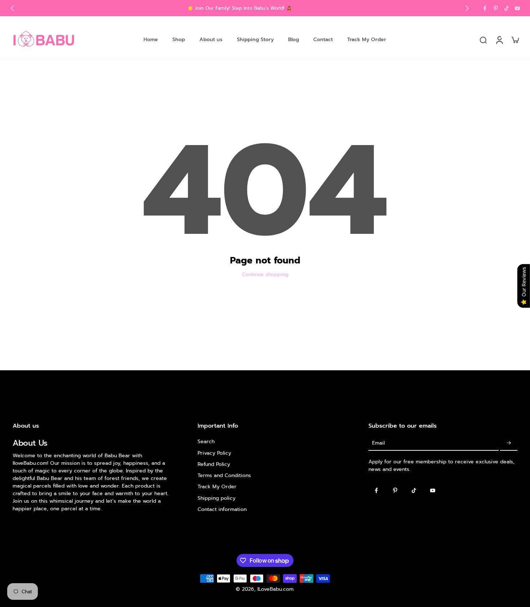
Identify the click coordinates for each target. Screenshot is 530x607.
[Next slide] (467, 8)
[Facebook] (485, 8)
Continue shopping (265, 274)
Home (150, 39)
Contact (323, 39)
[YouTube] (517, 8)
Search (206, 441)
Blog (293, 39)
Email (378, 443)
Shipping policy (216, 497)
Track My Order (366, 39)
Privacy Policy (214, 452)
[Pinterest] (495, 8)
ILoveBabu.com (275, 589)
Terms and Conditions (224, 475)
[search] (483, 39)
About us (210, 39)
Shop (178, 39)
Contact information (222, 509)
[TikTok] (506, 8)
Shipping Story (255, 39)
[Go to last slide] (12, 8)
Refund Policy (214, 464)
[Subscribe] (508, 443)
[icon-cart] (515, 39)
